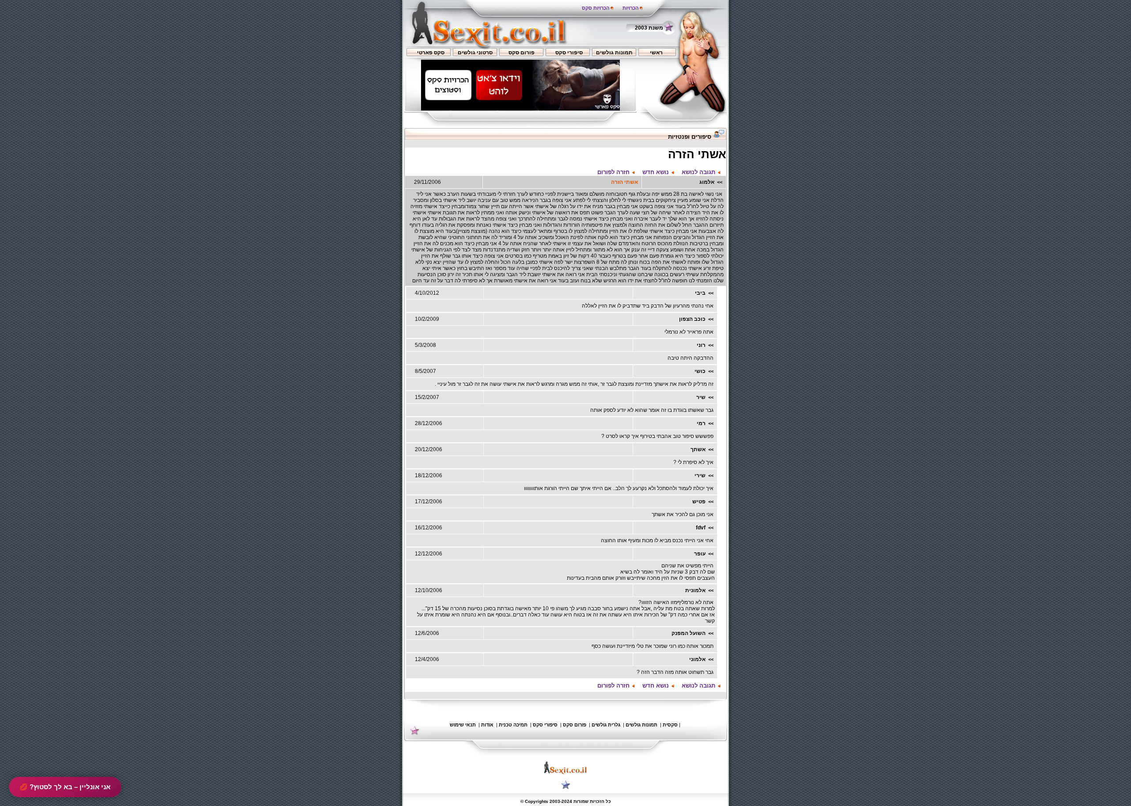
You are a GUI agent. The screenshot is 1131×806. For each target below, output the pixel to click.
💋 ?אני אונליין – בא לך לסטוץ (64, 787)
